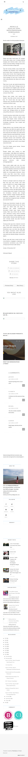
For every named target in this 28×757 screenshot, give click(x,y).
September (8, 698)
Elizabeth (12, 391)
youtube (12, 511)
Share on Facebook (14, 268)
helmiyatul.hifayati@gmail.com (11, 494)
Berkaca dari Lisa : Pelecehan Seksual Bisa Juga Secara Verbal (14, 620)
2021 (6, 646)
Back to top (21, 755)
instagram (6, 511)
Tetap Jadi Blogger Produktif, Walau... (13, 334)
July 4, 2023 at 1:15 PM (13, 379)
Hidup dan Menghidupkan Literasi (11, 362)
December (8, 656)
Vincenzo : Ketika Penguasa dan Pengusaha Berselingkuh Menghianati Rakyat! (14, 561)
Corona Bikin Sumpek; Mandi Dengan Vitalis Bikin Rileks (14, 593)
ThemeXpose (15, 750)
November (8, 658)
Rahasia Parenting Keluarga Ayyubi (14, 579)
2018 (6, 652)
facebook (6, 506)
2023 (6, 642)
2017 (6, 654)
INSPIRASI (16, 277)
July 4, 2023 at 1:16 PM (13, 422)
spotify (6, 517)
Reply (24, 385)
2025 (6, 638)
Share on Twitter (14, 271)
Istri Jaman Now (9, 664)
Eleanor (11, 420)
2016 (6, 702)
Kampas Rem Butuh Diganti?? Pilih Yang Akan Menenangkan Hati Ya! (15, 571)
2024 (6, 640)
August (7, 700)
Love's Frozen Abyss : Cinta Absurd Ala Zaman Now (15, 545)
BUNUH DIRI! (13, 551)
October (7, 696)
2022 (6, 644)
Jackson (11, 377)
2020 (6, 648)
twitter (12, 506)
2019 (6, 650)
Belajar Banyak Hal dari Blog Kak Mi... (13, 314)
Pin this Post (15, 274)
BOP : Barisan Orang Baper (11, 681)
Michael (11, 406)
